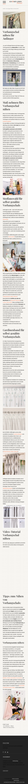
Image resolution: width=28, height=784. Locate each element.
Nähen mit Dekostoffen (8, 727)
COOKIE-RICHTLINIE (20, 782)
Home (4, 8)
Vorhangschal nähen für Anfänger (11, 35)
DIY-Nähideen (6, 726)
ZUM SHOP (5, 770)
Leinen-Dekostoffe (7, 302)
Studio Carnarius (15, 778)
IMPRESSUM (16, 780)
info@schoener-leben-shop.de (10, 296)
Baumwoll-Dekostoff (15, 300)
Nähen (12, 726)
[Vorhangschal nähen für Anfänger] (14, 20)
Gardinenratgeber (7, 121)
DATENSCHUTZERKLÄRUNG (9, 782)
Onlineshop (15, 760)
